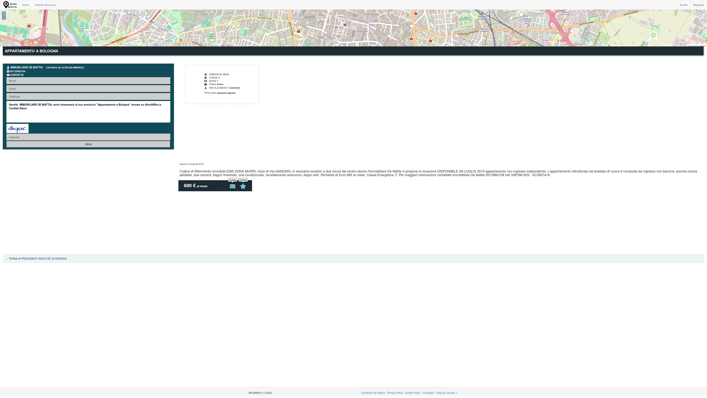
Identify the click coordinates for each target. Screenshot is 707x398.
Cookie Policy (413, 392)
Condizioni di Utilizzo (373, 392)
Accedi (683, 5)
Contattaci (428, 392)
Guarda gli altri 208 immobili (65, 67)
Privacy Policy (395, 392)
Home (25, 5)
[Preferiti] (243, 186)
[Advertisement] (290, 136)
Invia (88, 144)
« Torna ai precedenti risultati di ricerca (36, 258)
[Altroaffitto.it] (10, 4)
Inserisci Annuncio (45, 5)
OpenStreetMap (693, 46)
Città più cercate (446, 392)
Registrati (698, 5)
